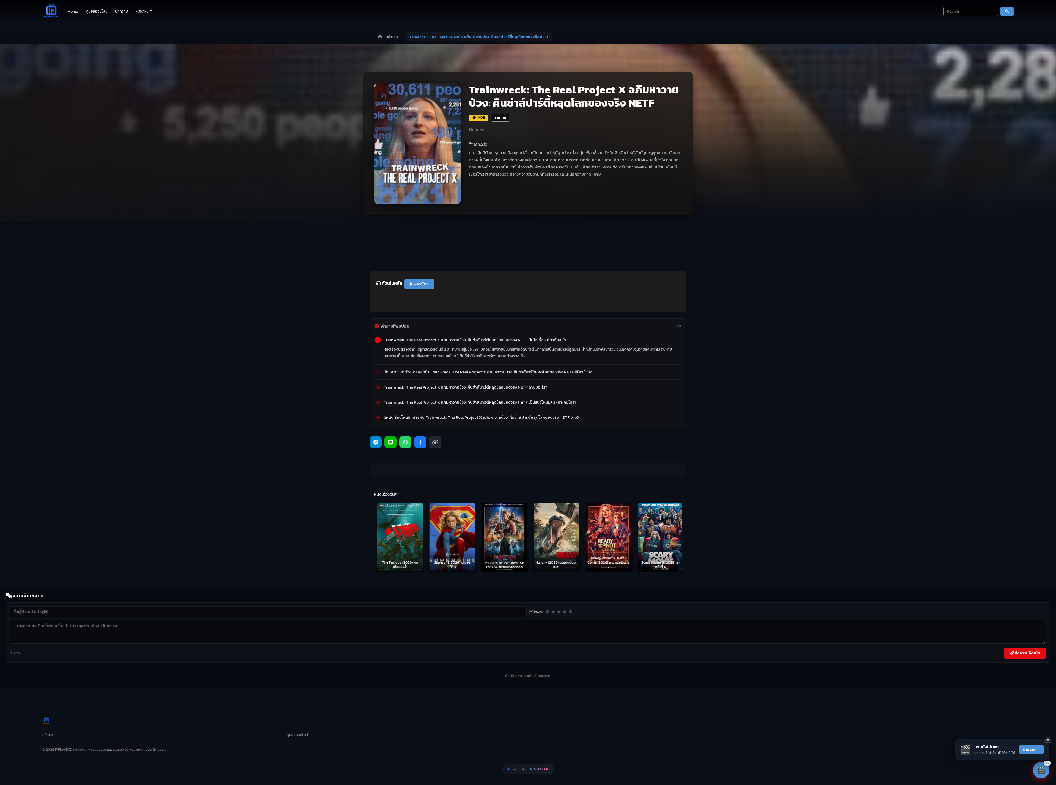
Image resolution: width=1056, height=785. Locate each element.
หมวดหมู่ (142, 11)
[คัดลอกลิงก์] (435, 442)
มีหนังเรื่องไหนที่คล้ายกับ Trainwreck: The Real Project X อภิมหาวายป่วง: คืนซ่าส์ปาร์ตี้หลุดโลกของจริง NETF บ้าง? (481, 417)
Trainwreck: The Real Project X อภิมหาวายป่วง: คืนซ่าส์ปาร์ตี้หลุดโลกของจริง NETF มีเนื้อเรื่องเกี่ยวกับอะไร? (476, 340)
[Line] (390, 442)
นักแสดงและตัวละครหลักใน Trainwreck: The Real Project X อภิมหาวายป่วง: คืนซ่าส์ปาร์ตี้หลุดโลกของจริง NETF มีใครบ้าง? (488, 372)
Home (73, 11)
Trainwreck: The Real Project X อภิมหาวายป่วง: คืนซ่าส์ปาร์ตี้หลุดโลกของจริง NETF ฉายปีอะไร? (465, 387)
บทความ (121, 11)
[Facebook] (420, 442)
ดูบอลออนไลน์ (97, 11)
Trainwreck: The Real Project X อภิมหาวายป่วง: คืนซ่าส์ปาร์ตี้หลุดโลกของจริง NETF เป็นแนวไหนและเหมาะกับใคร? (480, 402)
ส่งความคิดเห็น (1027, 653)
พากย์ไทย (421, 284)
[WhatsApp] (405, 442)
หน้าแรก (392, 36)
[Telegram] (376, 442)
